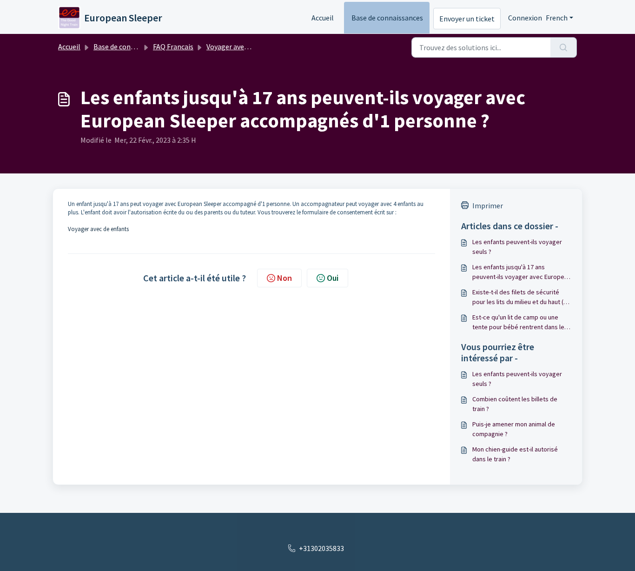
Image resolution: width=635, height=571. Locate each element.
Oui (332, 277)
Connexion (525, 17)
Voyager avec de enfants (98, 229)
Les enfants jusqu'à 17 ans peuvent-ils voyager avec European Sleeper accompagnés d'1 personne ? (521, 272)
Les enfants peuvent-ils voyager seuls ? (517, 247)
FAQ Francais (173, 46)
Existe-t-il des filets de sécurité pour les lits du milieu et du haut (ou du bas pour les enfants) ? (521, 297)
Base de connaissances (387, 17)
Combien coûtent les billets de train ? (514, 404)
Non (284, 277)
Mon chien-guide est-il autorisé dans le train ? (515, 454)
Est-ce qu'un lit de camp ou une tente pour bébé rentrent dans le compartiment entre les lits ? (518, 322)
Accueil (322, 17)
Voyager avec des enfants (246, 46)
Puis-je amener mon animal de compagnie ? (513, 429)
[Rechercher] (563, 47)
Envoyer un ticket (467, 18)
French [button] (557, 17)
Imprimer (487, 205)
